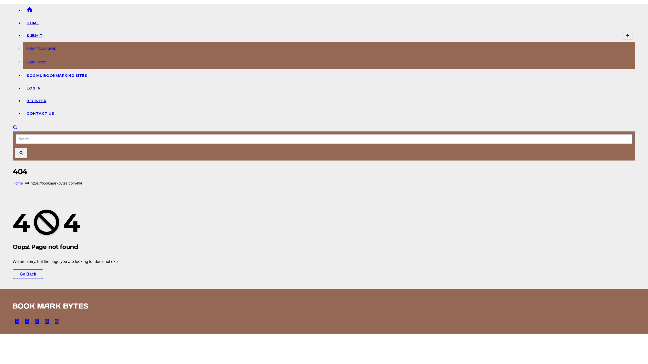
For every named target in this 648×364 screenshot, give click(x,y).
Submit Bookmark (41, 49)
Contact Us (40, 113)
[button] (15, 127)
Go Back (28, 274)
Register (36, 101)
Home (33, 23)
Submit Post (37, 62)
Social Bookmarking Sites (57, 75)
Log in (33, 88)
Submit (35, 35)
